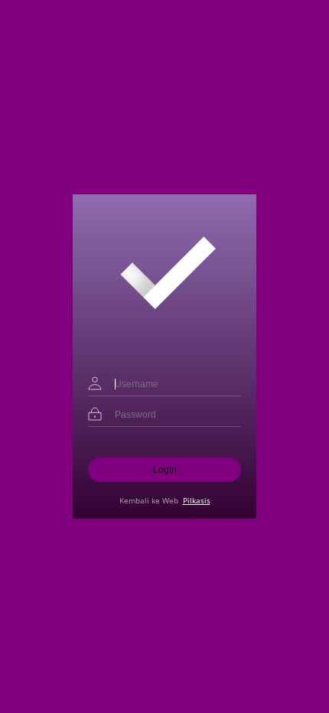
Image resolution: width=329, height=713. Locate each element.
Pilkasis (196, 501)
